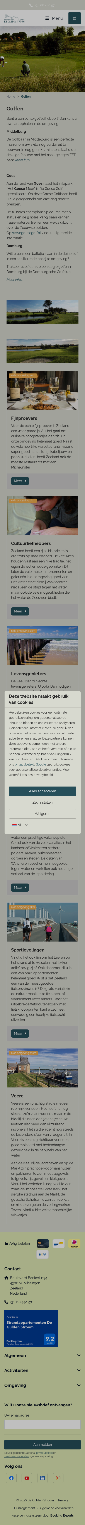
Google (41, 764)
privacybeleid (24, 764)
